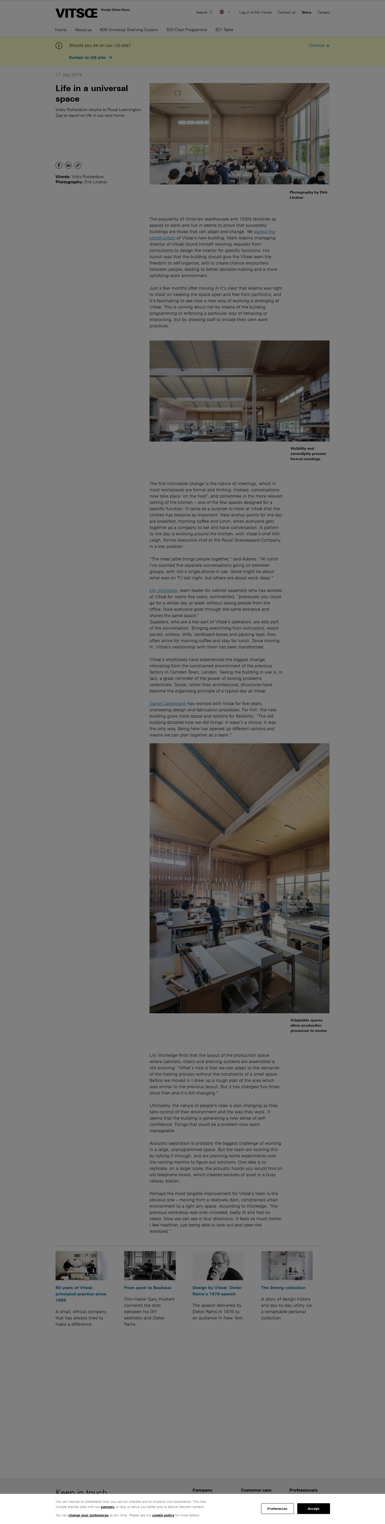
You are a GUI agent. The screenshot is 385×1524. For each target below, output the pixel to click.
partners (107, 1507)
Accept (314, 1508)
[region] (192, 1509)
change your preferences (88, 1515)
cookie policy (163, 1515)
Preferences (277, 1508)
